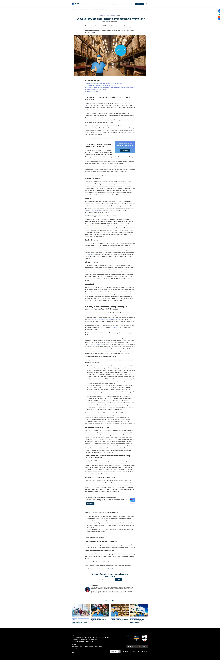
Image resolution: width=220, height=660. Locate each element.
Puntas (141, 9)
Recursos (128, 4)
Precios (123, 4)
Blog (73, 9)
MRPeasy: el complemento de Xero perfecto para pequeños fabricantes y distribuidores (110, 87)
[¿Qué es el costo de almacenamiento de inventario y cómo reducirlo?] (120, 610)
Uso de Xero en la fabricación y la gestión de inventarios (101, 85)
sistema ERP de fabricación (115, 272)
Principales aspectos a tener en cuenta (96, 89)
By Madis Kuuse (105, 21)
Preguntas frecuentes (92, 91)
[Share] (218, 19)
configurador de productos (114, 405)
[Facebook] (218, 10)
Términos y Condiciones (88, 646)
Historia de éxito (108, 9)
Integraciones (118, 4)
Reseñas (112, 4)
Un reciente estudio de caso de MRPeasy (103, 415)
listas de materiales (96, 344)
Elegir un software (83, 9)
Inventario (120, 9)
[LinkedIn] (218, 14)
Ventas (91, 641)
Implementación (115, 9)
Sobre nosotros (75, 646)
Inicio (104, 4)
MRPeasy (115, 327)
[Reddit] (218, 17)
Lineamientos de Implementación (78, 648)
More (145, 9)
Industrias (108, 4)
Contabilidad (77, 9)
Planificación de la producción (133, 9)
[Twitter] (218, 12)
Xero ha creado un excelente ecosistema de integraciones (107, 319)
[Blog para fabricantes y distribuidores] (77, 4)
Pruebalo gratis (139, 4)
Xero (129, 132)
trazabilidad (89, 254)
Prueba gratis (125, 150)
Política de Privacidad (98, 646)
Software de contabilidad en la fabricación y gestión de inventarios (104, 83)
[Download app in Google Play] (142, 646)
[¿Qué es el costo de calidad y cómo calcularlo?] (100, 610)
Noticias (125, 9)
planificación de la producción (93, 225)
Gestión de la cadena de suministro (97, 9)
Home (73, 637)
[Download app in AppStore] (131, 646)
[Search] (147, 4)
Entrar (132, 4)
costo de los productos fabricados (112, 292)
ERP (89, 9)
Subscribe (119, 579)
